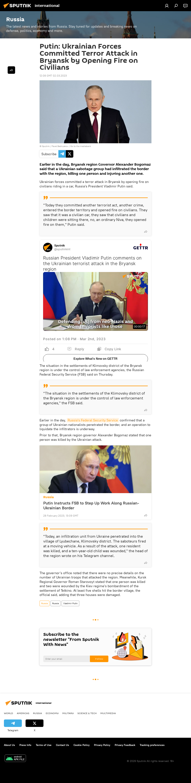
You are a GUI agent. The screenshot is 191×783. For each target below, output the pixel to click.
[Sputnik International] (18, 8)
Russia (48, 497)
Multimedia (108, 713)
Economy (52, 713)
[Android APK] (15, 758)
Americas (23, 713)
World (8, 713)
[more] (145, 231)
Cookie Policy (81, 745)
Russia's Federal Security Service (93, 420)
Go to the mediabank (80, 146)
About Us (9, 745)
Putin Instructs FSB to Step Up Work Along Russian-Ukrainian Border (91, 505)
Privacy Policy (102, 745)
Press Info (25, 745)
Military (68, 713)
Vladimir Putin (70, 603)
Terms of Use (43, 745)
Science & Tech (87, 713)
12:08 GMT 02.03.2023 (53, 75)
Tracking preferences (152, 745)
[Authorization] (166, 5)
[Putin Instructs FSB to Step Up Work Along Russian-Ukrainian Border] (95, 469)
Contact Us (62, 745)
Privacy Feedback (125, 745)
